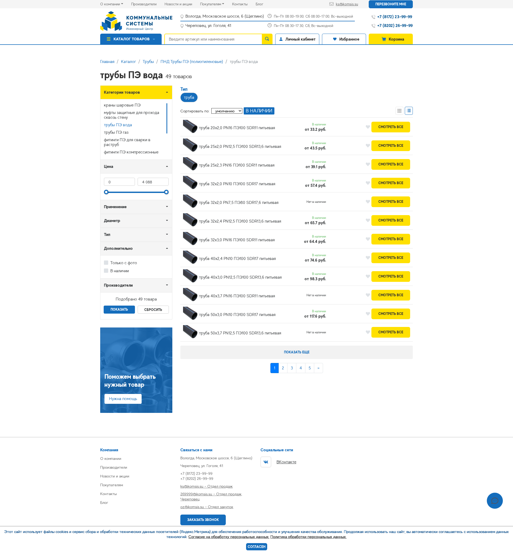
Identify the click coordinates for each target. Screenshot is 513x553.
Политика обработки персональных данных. (308, 536)
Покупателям (210, 4)
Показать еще (296, 352)
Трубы (148, 61)
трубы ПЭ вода (118, 125)
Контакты (244, 4)
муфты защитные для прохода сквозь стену (131, 115)
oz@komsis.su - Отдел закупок (206, 506)
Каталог (128, 61)
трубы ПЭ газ (116, 132)
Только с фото (123, 262)
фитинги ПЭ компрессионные (131, 152)
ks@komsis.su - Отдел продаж (206, 486)
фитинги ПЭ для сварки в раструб (127, 142)
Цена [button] (108, 166)
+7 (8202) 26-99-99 (196, 478)
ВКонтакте (286, 462)
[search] (267, 39)
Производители (148, 4)
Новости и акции (182, 4)
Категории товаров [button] (122, 92)
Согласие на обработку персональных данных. (228, 536)
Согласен (257, 547)
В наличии (119, 270)
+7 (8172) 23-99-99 (196, 473)
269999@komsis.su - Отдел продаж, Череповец (211, 496)
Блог (263, 4)
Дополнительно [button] (118, 248)
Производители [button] (118, 285)
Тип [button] (107, 234)
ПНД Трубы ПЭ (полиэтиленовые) (192, 61)
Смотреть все (390, 127)
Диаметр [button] (112, 220)
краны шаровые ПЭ (122, 105)
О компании (110, 4)
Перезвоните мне (390, 4)
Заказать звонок (203, 520)
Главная (107, 61)
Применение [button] (115, 206)
